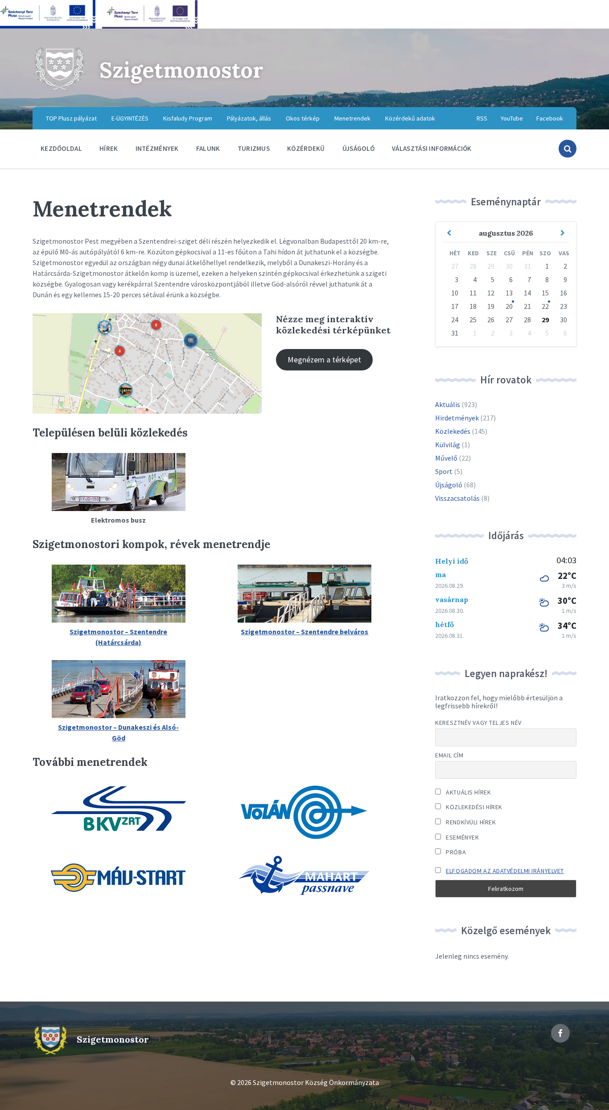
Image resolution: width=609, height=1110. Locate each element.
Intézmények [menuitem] (157, 148)
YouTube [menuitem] (512, 118)
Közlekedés (452, 431)
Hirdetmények (457, 417)
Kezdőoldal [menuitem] (61, 148)
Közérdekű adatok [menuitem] (410, 118)
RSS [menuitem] (482, 118)
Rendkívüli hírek (470, 822)
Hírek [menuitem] (108, 148)
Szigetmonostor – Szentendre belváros (304, 631)
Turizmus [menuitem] (254, 148)
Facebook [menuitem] (549, 118)
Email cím (449, 755)
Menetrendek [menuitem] (352, 118)
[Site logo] (59, 89)
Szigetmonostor (181, 69)
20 (509, 306)
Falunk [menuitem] (208, 148)
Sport (444, 471)
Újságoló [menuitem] (358, 148)
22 (545, 306)
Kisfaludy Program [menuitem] (187, 118)
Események (461, 837)
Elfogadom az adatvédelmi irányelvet (505, 871)
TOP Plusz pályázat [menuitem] (71, 118)
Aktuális (447, 404)
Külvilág (447, 444)
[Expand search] (567, 149)
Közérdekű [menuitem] (306, 148)
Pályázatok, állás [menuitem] (249, 118)
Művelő (446, 457)
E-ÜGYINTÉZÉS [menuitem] (129, 118)
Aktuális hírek (467, 792)
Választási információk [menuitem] (432, 148)
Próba (455, 852)
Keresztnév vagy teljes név (478, 723)
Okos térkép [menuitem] (303, 118)
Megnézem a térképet (324, 359)
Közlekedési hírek (473, 807)
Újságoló (448, 484)
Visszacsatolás (457, 498)
